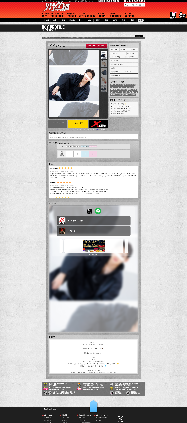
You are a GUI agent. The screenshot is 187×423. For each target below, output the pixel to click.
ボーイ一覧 (47, 417)
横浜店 (83, 37)
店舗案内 (116, 15)
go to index (49, 409)
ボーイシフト (57, 15)
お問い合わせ (83, 420)
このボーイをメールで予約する (96, 46)
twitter (131, 419)
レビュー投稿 (78, 123)
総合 (140, 20)
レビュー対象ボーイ (102, 417)
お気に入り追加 (58, 123)
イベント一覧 (71, 15)
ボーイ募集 (129, 15)
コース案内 (102, 15)
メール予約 (87, 15)
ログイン (173, 15)
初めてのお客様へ (182, 15)
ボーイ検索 (47, 420)
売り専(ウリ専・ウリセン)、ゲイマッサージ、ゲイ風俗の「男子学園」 (61, 37)
